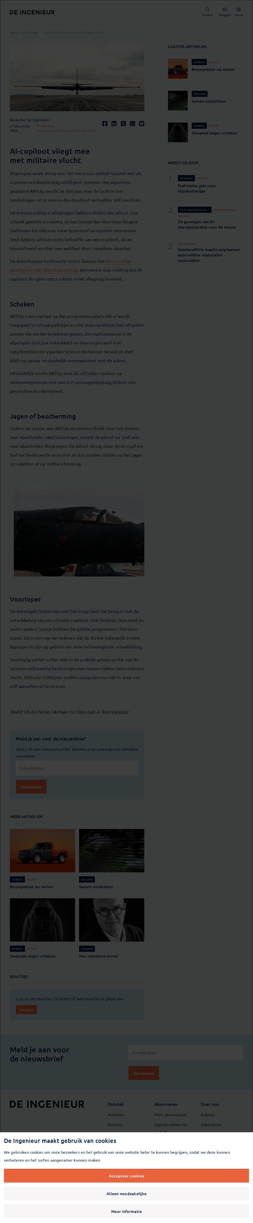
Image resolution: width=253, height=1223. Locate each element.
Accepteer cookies (126, 1175)
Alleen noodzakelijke (126, 1193)
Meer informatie (126, 1211)
